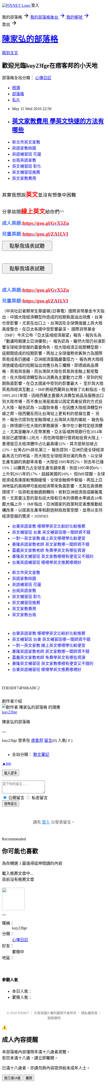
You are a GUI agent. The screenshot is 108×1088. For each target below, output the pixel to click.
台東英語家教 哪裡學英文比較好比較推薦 (48, 526)
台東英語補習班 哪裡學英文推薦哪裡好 (46, 562)
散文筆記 (41, 754)
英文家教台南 (24, 615)
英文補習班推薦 (26, 172)
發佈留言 (10, 804)
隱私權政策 (89, 1013)
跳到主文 (10, 53)
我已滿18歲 (12, 1078)
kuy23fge (9, 712)
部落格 (18, 94)
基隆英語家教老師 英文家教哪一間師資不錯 (50, 544)
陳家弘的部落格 (30, 38)
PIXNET (23, 1013)
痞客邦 (37, 740)
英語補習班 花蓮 (26, 154)
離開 (29, 1078)
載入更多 (10, 773)
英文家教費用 (24, 178)
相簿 (16, 88)
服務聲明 (54, 1018)
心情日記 (43, 78)
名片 (16, 100)
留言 (48, 740)
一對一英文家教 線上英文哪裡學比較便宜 (48, 538)
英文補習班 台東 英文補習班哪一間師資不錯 (51, 532)
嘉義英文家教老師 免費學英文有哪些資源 (48, 550)
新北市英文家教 (26, 142)
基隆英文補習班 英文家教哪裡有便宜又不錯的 (52, 556)
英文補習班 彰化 (26, 166)
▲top (6, 763)
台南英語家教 (24, 160)
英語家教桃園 (24, 148)
